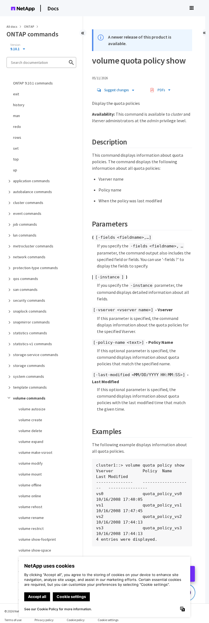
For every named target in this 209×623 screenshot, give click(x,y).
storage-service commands (35, 354)
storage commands (29, 365)
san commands (25, 289)
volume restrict (31, 528)
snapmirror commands (31, 322)
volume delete (30, 430)
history (18, 104)
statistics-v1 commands (32, 343)
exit (16, 94)
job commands (25, 224)
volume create (30, 419)
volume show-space (35, 550)
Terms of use (12, 620)
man (16, 115)
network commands (29, 256)
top (16, 159)
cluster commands (28, 202)
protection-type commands (35, 267)
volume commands (29, 398)
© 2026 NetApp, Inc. (17, 611)
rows (17, 137)
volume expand (31, 441)
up (15, 170)
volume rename (31, 517)
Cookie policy (76, 620)
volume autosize (32, 409)
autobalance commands (32, 191)
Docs (53, 8)
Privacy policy (44, 620)
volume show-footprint (37, 539)
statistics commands (30, 333)
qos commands (25, 278)
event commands (27, 213)
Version (15, 44)
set (16, 148)
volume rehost (30, 506)
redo (17, 126)
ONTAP (29, 26)
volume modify (31, 463)
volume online (30, 495)
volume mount (30, 474)
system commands (28, 376)
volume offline (30, 485)
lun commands (24, 235)
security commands (29, 300)
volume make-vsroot (35, 452)
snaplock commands (30, 311)
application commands (31, 180)
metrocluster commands (33, 246)
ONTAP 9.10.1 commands (33, 83)
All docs (12, 26)
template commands (30, 387)
